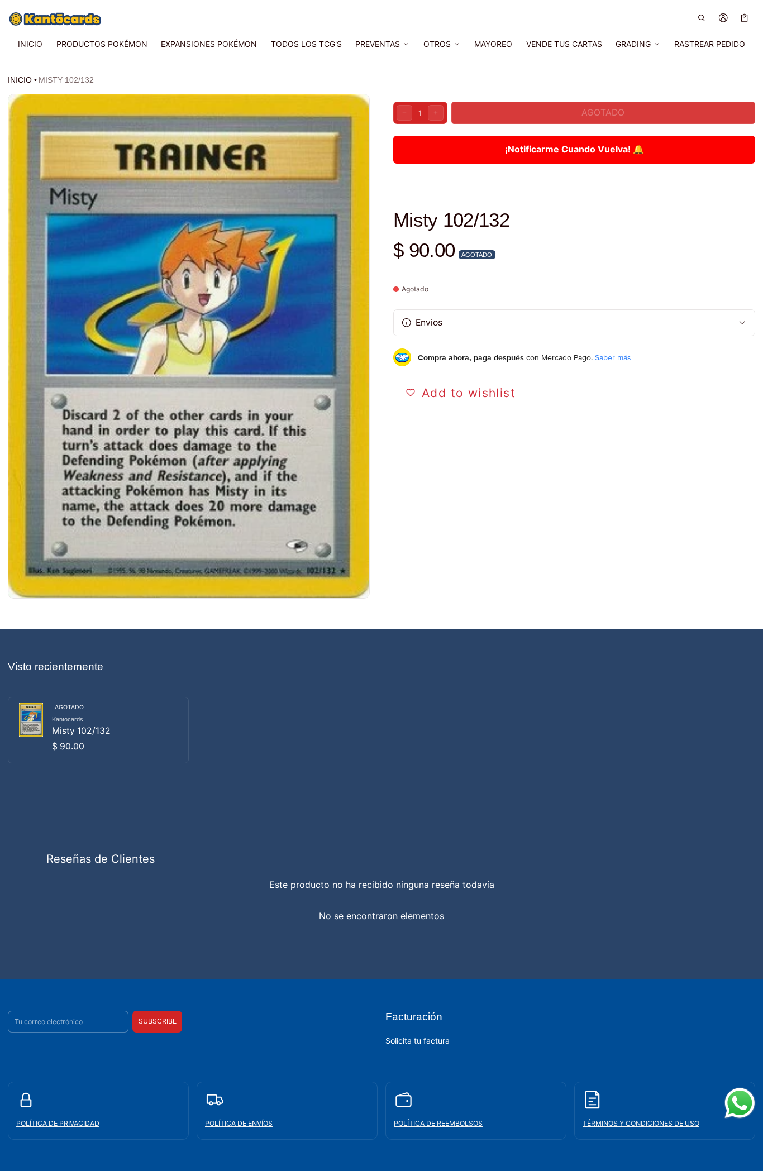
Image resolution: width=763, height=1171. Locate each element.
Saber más (613, 357)
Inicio (20, 79)
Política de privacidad (57, 1123)
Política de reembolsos (438, 1123)
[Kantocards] (55, 19)
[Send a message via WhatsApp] (739, 1103)
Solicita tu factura (417, 1040)
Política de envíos (239, 1123)
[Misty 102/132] (98, 730)
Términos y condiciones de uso (641, 1123)
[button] (702, 17)
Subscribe (158, 1021)
